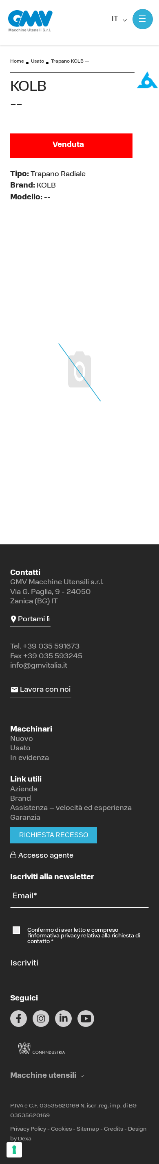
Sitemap (88, 1129)
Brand (20, 799)
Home (17, 61)
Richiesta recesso (53, 835)
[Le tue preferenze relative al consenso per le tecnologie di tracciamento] (14, 1149)
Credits (113, 1129)
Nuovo (21, 739)
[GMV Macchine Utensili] (30, 21)
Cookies (61, 1129)
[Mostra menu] (142, 19)
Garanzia (25, 818)
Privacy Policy (28, 1129)
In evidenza (29, 758)
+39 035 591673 (51, 647)
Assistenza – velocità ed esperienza (71, 808)
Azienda (24, 789)
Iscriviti (24, 963)
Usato (37, 61)
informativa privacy (55, 936)
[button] (47, 1076)
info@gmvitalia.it (38, 666)
